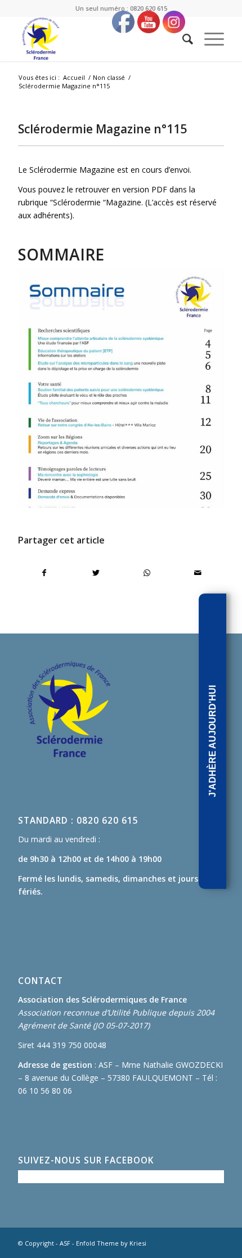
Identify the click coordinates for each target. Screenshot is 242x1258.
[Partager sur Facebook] (44, 573)
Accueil (74, 77)
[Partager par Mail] (198, 573)
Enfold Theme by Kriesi (111, 1243)
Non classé (109, 77)
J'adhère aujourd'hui (212, 741)
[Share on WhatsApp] (147, 573)
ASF (65, 1243)
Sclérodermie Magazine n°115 (102, 129)
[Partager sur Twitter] (95, 573)
